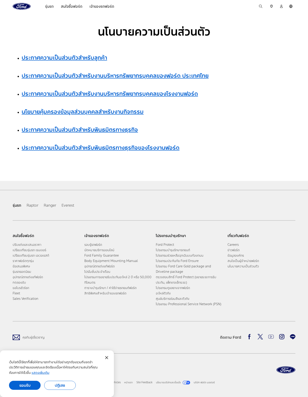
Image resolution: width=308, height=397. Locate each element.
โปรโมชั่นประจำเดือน (97, 271)
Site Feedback (144, 382)
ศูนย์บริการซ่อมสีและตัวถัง (172, 298)
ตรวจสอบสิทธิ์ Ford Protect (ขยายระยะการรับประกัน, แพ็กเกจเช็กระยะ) (186, 279)
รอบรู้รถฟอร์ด (93, 244)
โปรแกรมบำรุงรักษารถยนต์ (173, 250)
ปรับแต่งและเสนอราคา (27, 244)
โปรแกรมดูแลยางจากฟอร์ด (173, 288)
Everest (68, 205)
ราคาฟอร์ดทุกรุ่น (23, 261)
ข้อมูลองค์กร (236, 255)
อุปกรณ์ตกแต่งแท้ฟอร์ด (28, 277)
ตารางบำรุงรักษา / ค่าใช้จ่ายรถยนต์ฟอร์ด (110, 288)
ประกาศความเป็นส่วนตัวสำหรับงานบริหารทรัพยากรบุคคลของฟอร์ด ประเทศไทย (115, 75)
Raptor (32, 205)
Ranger (50, 205)
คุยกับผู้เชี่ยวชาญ (33, 337)
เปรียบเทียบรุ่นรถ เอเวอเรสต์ (31, 255)
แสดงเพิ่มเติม (40, 372)
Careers (233, 244)
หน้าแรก (128, 382)
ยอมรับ (24, 385)
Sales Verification (25, 298)
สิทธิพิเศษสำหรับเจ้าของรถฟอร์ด (105, 293)
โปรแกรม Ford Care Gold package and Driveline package (183, 269)
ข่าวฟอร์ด (234, 250)
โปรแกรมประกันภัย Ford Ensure (177, 261)
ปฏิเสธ (60, 385)
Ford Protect (165, 244)
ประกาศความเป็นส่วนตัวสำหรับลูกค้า (64, 57)
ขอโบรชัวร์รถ (21, 288)
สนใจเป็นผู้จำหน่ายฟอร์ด (243, 261)
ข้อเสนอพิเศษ (21, 266)
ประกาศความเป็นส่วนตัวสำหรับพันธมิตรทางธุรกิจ (80, 129)
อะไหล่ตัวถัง (163, 293)
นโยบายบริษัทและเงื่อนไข (168, 382)
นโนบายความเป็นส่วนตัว (243, 266)
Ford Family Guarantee (101, 255)
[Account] (281, 6)
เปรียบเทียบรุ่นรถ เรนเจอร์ (29, 250)
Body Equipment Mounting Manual (111, 261)
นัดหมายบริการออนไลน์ (99, 250)
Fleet (16, 293)
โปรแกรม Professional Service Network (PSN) (188, 304)
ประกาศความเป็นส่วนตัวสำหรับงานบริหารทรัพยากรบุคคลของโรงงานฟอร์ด (110, 93)
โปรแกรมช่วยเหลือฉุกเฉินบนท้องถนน (179, 255)
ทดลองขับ (19, 282)
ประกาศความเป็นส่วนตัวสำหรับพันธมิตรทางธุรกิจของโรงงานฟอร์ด (100, 147)
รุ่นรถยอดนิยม (22, 271)
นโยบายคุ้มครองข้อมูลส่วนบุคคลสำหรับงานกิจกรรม (83, 111)
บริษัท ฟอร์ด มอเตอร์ (204, 382)
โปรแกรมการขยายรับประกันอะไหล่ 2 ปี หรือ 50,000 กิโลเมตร (118, 279)
